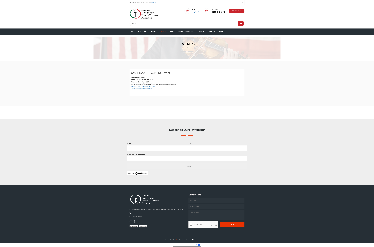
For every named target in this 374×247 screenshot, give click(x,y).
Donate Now (236, 11)
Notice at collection (178, 245)
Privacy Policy (134, 226)
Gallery (201, 32)
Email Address (136, 154)
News (172, 32)
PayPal (153, 2)
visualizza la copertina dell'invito (143, 86)
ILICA (176, 240)
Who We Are (142, 32)
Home (132, 32)
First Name (131, 144)
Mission (153, 32)
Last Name (191, 144)
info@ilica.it (195, 12)
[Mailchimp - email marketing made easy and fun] (137, 173)
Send (232, 224)
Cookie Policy (143, 226)
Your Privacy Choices (190, 245)
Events (163, 32)
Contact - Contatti (216, 32)
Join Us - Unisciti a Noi (186, 32)
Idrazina (189, 240)
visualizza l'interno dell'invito (141, 89)
